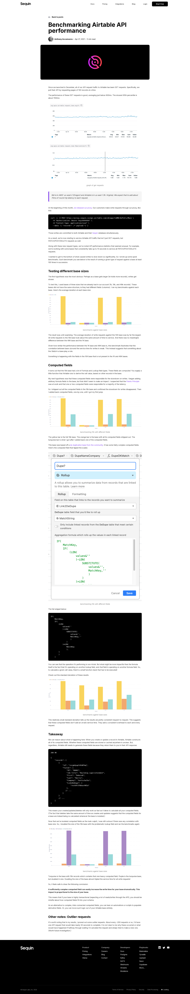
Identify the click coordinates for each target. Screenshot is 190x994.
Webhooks (124, 965)
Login (145, 4)
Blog (133, 4)
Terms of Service (117, 989)
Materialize (143, 951)
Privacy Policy (131, 989)
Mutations (124, 971)
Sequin (95, 233)
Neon (141, 961)
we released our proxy (83, 208)
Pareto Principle (132, 381)
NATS (122, 961)
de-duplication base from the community (86, 445)
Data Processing (152, 989)
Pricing (104, 4)
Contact (104, 958)
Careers (104, 951)
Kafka (122, 958)
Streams (123, 968)
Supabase (143, 965)
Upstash (142, 958)
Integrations (119, 4)
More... (142, 968)
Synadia (142, 955)
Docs (92, 4)
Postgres (123, 955)
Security (141, 989)
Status (84, 958)
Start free (160, 4)
